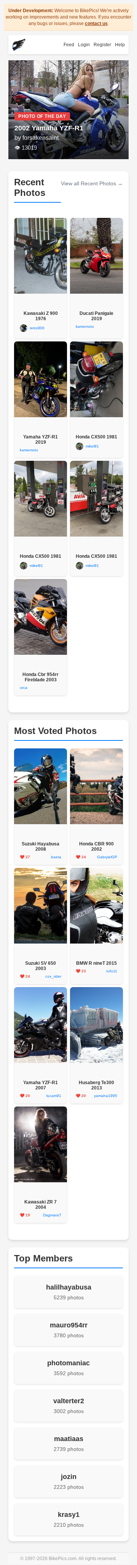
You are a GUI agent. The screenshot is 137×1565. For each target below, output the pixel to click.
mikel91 (92, 446)
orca (23, 687)
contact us (96, 23)
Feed (69, 44)
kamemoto (85, 326)
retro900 (37, 328)
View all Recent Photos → (92, 183)
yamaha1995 (105, 1096)
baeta (56, 857)
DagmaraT (52, 1215)
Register (102, 44)
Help (120, 44)
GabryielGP (107, 857)
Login (84, 44)
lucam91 (53, 1096)
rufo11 (111, 971)
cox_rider (53, 976)
